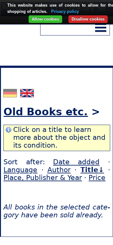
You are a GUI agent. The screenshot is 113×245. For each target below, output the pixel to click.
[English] (27, 95)
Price (97, 178)
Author (59, 170)
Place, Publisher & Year (42, 178)
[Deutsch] (10, 95)
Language (20, 170)
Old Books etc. (45, 112)
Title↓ (92, 170)
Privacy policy (65, 11)
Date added (76, 162)
